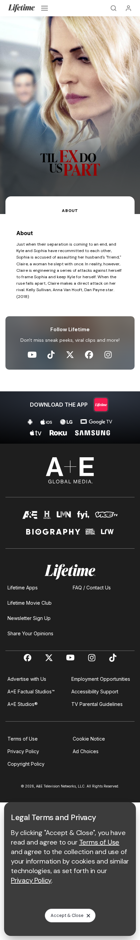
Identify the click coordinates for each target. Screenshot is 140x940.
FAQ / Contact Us (92, 587)
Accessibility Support (94, 691)
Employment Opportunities (100, 679)
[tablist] (70, 205)
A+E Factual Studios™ (31, 691)
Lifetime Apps (22, 587)
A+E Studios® (22, 704)
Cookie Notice (89, 739)
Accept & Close (67, 915)
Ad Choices (86, 751)
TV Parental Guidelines (97, 704)
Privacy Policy (23, 751)
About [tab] (70, 210)
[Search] (113, 8)
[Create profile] (128, 8)
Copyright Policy (26, 764)
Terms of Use (22, 739)
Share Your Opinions (30, 633)
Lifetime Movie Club (29, 603)
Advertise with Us (26, 679)
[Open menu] (44, 8)
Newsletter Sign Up (29, 618)
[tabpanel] (70, 329)
